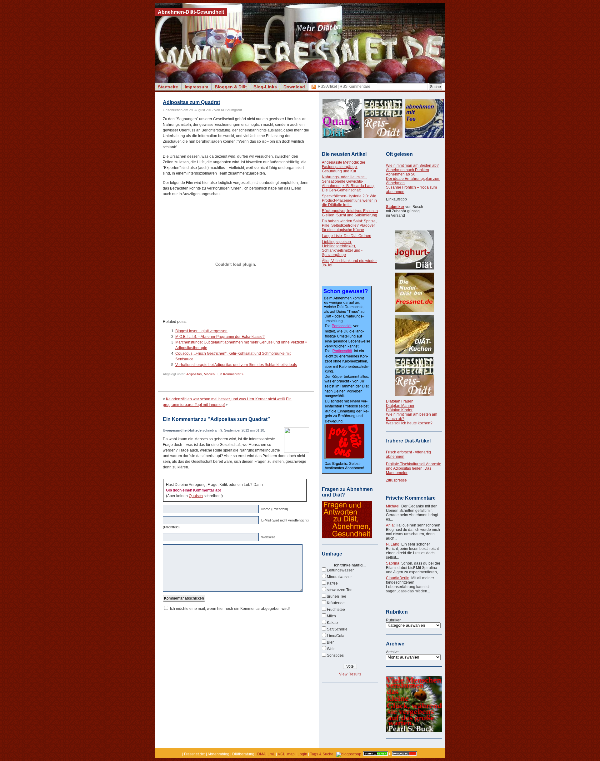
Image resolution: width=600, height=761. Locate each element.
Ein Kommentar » (230, 374)
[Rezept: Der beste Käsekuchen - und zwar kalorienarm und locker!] (414, 334)
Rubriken (394, 620)
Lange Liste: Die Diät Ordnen (346, 236)
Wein (331, 649)
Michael (392, 506)
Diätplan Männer (400, 405)
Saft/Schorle (337, 629)
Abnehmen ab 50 (400, 174)
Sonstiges (335, 655)
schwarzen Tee (339, 590)
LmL (271, 754)
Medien (209, 374)
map (291, 754)
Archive (392, 652)
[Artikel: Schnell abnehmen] (375, 754)
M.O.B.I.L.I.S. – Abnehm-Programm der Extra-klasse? (220, 336)
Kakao (332, 622)
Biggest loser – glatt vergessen (201, 331)
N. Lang (392, 544)
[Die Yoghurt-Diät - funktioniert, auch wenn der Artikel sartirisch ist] (414, 249)
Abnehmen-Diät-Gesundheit (191, 12)
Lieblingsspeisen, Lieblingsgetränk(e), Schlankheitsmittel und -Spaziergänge (342, 248)
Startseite (168, 86)
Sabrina (392, 563)
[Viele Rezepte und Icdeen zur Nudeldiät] (414, 292)
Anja (390, 525)
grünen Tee (336, 596)
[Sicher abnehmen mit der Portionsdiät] (347, 472)
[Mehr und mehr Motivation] (414, 731)
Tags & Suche (321, 754)
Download (294, 86)
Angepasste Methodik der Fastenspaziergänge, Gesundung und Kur (343, 166)
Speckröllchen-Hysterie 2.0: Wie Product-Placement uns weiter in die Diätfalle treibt (349, 200)
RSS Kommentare (355, 86)
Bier (330, 642)
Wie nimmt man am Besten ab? (412, 165)
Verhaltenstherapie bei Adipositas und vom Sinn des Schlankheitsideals (236, 365)
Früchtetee (336, 609)
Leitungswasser (340, 570)
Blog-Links (265, 86)
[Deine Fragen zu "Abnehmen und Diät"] (347, 537)
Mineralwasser (339, 577)
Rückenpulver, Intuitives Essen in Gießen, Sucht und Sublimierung (350, 213)
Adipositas (194, 374)
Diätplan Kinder (399, 410)
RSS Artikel (327, 86)
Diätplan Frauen (399, 401)
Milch (331, 616)
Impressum (196, 86)
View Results (350, 674)
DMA (261, 754)
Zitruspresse (396, 480)
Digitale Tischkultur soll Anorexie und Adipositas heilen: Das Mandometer (413, 468)
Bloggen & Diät (231, 86)
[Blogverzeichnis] (348, 754)
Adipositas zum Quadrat (191, 102)
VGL (281, 754)
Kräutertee (336, 603)
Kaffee (332, 583)
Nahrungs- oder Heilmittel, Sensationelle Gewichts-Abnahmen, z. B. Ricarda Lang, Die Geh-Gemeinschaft (348, 183)
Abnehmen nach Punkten (407, 170)
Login (302, 754)
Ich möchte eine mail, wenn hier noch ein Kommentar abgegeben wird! (230, 608)
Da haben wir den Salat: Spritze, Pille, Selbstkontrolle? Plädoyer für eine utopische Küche (349, 225)
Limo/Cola (335, 636)
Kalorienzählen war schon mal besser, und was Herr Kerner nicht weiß (225, 399)
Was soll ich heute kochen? (409, 423)
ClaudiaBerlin (397, 578)
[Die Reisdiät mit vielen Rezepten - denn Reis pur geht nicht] (414, 376)
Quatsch (196, 496)
